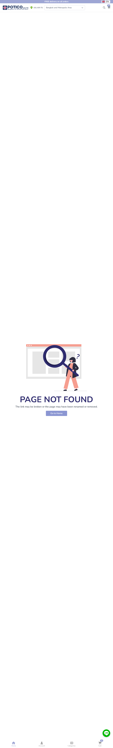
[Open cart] (108, 8)
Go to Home (56, 413)
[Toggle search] (104, 7)
